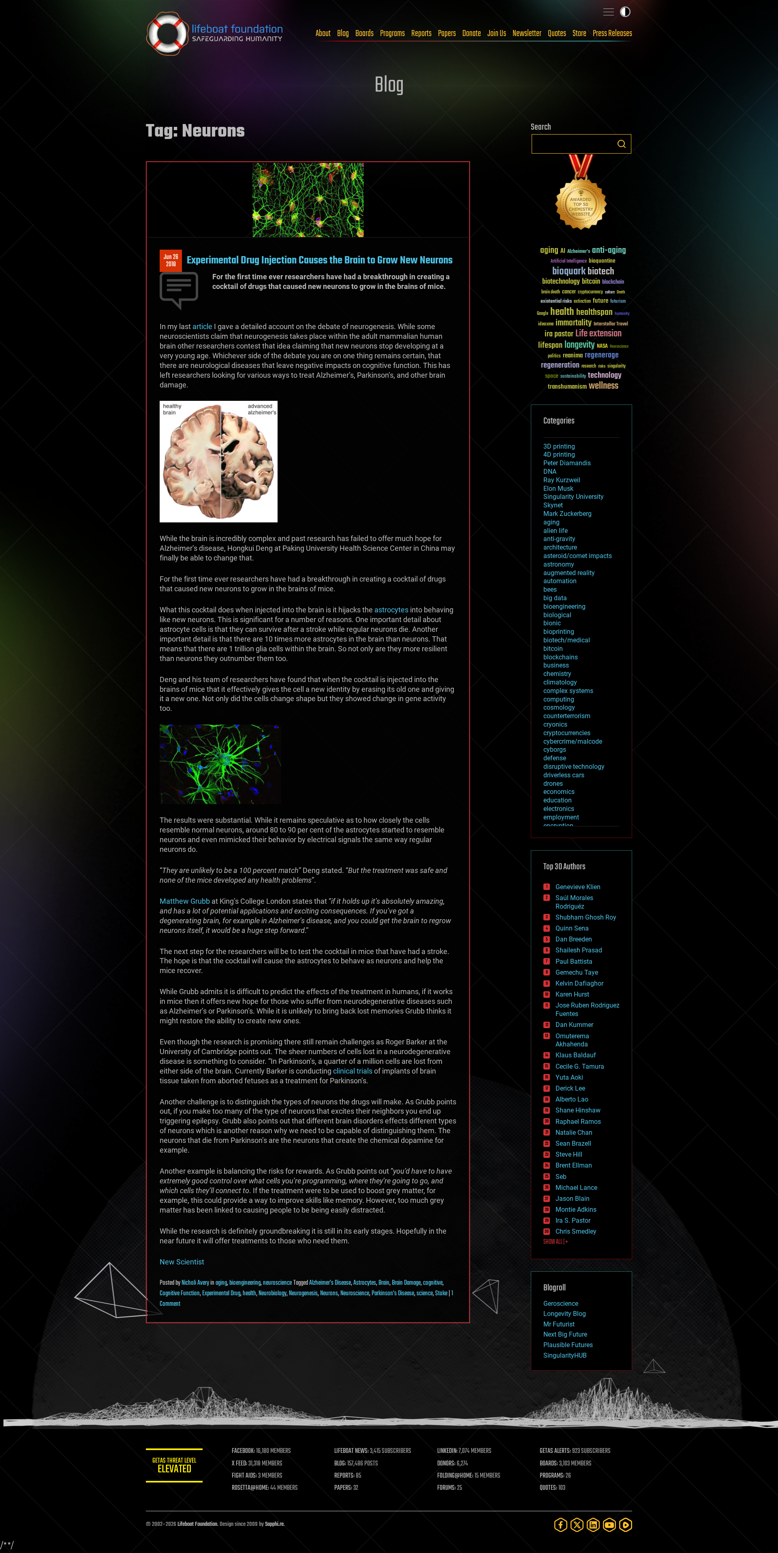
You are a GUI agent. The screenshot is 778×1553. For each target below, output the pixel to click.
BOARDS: (549, 1464)
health (249, 1293)
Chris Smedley (576, 1231)
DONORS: (446, 1464)
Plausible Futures (568, 1345)
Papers (447, 34)
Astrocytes (364, 1283)
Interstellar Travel (611, 324)
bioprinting (558, 631)
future (600, 301)
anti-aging (609, 251)
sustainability (573, 377)
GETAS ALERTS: (555, 1451)
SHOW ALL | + (555, 1242)
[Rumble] (625, 1525)
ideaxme (546, 324)
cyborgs (554, 749)
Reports (421, 34)
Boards (364, 34)
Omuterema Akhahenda (572, 1040)
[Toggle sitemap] (608, 11)
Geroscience (560, 1303)
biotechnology (561, 282)
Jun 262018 (171, 261)
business (556, 665)
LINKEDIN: (447, 1451)
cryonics (555, 724)
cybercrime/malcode (572, 741)
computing (558, 699)
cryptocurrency (590, 292)
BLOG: (340, 1464)
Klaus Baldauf (576, 1055)
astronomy (558, 564)
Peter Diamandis (567, 463)
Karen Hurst (572, 994)
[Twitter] (577, 1525)
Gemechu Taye (577, 972)
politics (554, 356)
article (202, 326)
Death (621, 292)
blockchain (613, 282)
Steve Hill (569, 1154)
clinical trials (352, 1071)
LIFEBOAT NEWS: (351, 1451)
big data (555, 598)
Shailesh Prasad (579, 950)
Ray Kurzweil (561, 480)
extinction (582, 301)
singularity (616, 366)
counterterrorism (566, 716)
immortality (574, 323)
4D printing (559, 454)
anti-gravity (559, 539)
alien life (555, 531)
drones (553, 783)
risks (601, 366)
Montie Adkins (576, 1209)
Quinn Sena (572, 928)
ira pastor (559, 334)
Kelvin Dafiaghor (579, 983)
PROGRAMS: (552, 1476)
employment (561, 817)
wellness (603, 386)
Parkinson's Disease (393, 1293)
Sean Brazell (573, 1143)
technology (605, 376)
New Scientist (182, 1262)
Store (579, 34)
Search (621, 144)
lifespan (550, 345)
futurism (618, 302)
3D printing (559, 446)
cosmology (559, 707)
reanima (573, 355)
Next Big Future (565, 1334)
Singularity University (573, 497)
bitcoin (591, 282)
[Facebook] (560, 1525)
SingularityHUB (565, 1355)
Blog (343, 34)
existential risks (556, 302)
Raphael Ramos (578, 1121)
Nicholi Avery (195, 1283)
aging (221, 1283)
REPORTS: (344, 1476)
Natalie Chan (574, 1132)
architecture (560, 547)
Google (542, 314)
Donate (471, 34)
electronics (558, 809)
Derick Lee (570, 1088)
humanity (622, 314)
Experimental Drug (221, 1293)
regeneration (560, 365)
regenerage (602, 355)
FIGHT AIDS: (244, 1476)
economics (559, 792)
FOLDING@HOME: (455, 1476)
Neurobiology (272, 1293)
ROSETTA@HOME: (250, 1488)
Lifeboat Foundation (197, 1524)
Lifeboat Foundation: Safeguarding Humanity (215, 33)
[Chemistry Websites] (581, 193)
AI (562, 251)
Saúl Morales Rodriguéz (574, 902)
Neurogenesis (303, 1293)
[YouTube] (609, 1525)
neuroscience (277, 1283)
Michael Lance (576, 1187)
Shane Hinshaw (578, 1110)
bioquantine (602, 260)
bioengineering (245, 1283)
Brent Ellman (574, 1165)
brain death (550, 292)
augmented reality (569, 573)
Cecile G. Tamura (580, 1066)
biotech (601, 271)
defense (554, 758)
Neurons (329, 1293)
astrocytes (391, 609)
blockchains (560, 657)
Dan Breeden (574, 939)
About (323, 34)
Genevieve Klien (578, 887)
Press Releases (612, 34)
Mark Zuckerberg (567, 514)
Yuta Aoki (569, 1077)
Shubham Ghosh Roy (586, 917)
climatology (560, 682)
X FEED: (239, 1464)
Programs (392, 34)
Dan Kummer (574, 1025)
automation (560, 581)
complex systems (568, 691)
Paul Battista (574, 961)
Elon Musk (558, 488)
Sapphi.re (274, 1524)
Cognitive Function (180, 1293)
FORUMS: (446, 1488)
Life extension (598, 334)
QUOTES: (548, 1488)
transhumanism (567, 387)
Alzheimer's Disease (330, 1283)
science (425, 1293)
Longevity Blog (564, 1314)
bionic (552, 623)
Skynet (553, 505)
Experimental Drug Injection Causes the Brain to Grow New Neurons (320, 260)
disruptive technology (574, 766)
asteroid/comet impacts (577, 556)
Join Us (496, 34)
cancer (569, 292)
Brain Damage (406, 1283)
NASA (602, 346)
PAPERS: (343, 1488)
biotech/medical (566, 640)
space (551, 375)
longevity (579, 345)
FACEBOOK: (243, 1451)
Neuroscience (354, 1293)
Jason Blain (573, 1198)
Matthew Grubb (185, 901)
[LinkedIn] (593, 1525)
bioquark (569, 272)
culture (610, 292)
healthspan (594, 313)
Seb (561, 1177)
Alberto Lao (572, 1099)
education (557, 800)
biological (557, 615)
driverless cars (563, 775)
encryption (558, 826)
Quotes (557, 34)
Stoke (441, 1293)
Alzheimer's (578, 252)
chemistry (557, 674)
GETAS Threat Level (174, 1467)
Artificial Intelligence (569, 261)
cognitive (432, 1283)
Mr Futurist (559, 1324)
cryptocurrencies (566, 733)
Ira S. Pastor (573, 1220)
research (588, 366)
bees (550, 589)
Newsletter (527, 34)
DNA (549, 471)
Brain (383, 1283)
